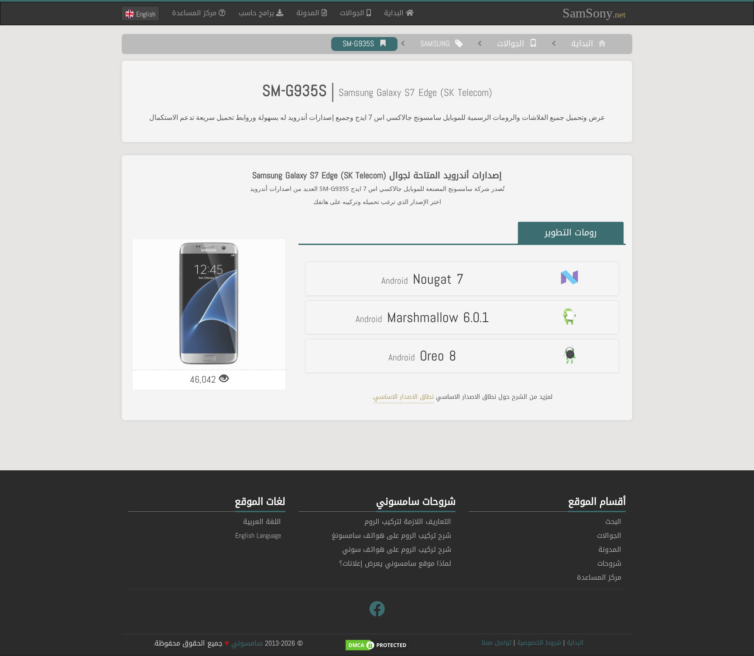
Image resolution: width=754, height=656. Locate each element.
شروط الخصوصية (539, 643)
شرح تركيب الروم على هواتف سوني (396, 549)
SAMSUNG (437, 44)
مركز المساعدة (195, 13)
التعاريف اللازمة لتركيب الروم (407, 521)
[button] (462, 278)
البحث (613, 521)
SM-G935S (361, 44)
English (144, 13)
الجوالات (353, 13)
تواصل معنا (496, 643)
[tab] (462, 278)
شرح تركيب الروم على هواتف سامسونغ (391, 535)
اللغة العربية (262, 521)
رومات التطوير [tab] (571, 232)
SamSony (594, 13)
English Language (258, 535)
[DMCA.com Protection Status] (377, 646)
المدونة (309, 13)
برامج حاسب (257, 13)
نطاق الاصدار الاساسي (404, 397)
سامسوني (247, 643)
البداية (391, 13)
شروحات (609, 563)
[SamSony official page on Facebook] (377, 609)
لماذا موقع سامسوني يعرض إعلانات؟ (395, 563)
